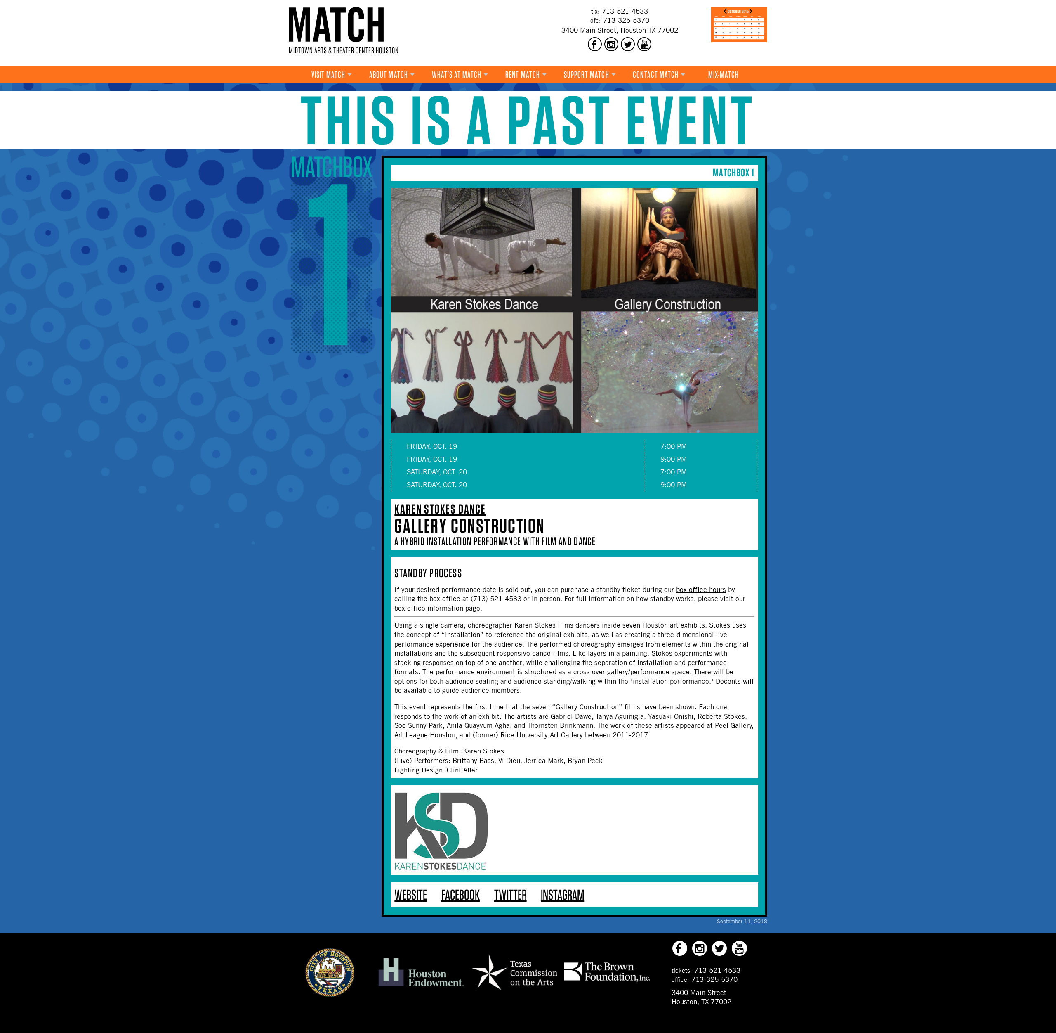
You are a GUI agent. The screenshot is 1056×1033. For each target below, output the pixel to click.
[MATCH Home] (336, 24)
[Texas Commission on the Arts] (514, 991)
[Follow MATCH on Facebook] (595, 44)
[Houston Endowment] (421, 987)
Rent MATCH (522, 74)
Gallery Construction (469, 526)
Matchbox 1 (733, 172)
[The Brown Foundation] (607, 982)
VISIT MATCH (328, 74)
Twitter (510, 894)
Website (410, 894)
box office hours (701, 589)
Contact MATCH (656, 74)
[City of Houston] (330, 994)
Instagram (562, 894)
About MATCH (388, 74)
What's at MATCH (457, 74)
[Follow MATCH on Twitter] (628, 44)
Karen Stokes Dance (440, 509)
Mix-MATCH (723, 74)
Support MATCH (586, 74)
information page (453, 608)
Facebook (460, 894)
